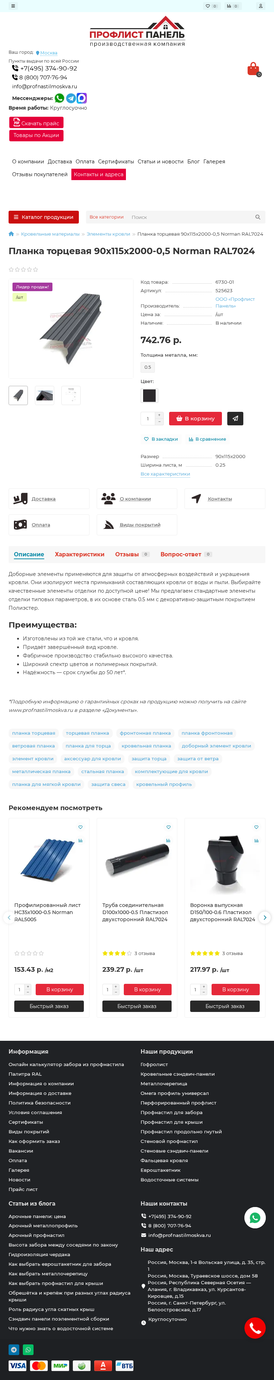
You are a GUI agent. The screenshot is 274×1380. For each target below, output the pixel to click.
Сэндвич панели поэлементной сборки (59, 1319)
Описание (29, 554)
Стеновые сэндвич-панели (174, 1151)
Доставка (60, 161)
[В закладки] (81, 827)
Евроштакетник (161, 1170)
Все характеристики (165, 474)
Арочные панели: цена (37, 1216)
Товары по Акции (36, 135)
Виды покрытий (29, 1131)
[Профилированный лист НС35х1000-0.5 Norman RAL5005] (49, 860)
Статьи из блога (32, 1203)
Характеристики (80, 554)
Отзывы (131, 554)
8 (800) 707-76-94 (42, 77)
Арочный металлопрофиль (43, 1225)
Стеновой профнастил (169, 1141)
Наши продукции (167, 1051)
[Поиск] (258, 217)
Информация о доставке (40, 1093)
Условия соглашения (35, 1112)
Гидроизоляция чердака (39, 1254)
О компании (28, 161)
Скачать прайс (39, 123)
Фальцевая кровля (164, 1160)
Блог (193, 161)
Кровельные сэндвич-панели (178, 1074)
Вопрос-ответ (185, 554)
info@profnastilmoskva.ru (44, 86)
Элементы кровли (108, 234)
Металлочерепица (164, 1083)
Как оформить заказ (34, 1141)
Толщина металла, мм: (169, 355)
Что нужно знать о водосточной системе (61, 1328)
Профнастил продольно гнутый (181, 1131)
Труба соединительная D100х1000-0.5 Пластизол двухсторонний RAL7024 (135, 912)
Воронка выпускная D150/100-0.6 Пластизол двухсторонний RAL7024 (222, 912)
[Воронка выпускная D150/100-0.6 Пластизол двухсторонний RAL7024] (225, 860)
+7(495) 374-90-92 (48, 68)
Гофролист (154, 1064)
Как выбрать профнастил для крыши (56, 1283)
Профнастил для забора (172, 1112)
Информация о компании (41, 1083)
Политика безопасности (40, 1103)
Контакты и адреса (98, 174)
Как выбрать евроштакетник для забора (60, 1264)
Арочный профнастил (37, 1235)
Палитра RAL (25, 1074)
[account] (260, 6)
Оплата (85, 161)
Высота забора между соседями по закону (63, 1245)
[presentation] (9, 918)
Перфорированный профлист (179, 1103)
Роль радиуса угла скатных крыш (52, 1309)
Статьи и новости (161, 161)
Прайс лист (23, 1189)
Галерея (214, 161)
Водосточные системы (170, 1179)
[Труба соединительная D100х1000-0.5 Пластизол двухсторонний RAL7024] (137, 860)
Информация (29, 1051)
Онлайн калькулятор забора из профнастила (66, 1064)
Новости (19, 1179)
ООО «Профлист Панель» (235, 302)
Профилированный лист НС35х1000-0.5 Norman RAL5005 (47, 912)
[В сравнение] (81, 840)
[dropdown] (13, 6)
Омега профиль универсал (175, 1093)
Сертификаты (116, 161)
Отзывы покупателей (40, 174)
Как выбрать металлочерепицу (48, 1273)
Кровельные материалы (50, 234)
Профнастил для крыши (172, 1122)
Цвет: (147, 381)
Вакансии (21, 1151)
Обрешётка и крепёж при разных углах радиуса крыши (70, 1296)
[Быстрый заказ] (235, 418)
